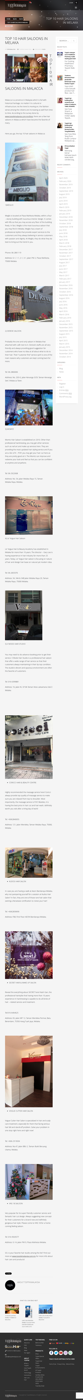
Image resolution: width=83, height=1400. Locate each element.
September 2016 (66, 295)
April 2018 (63, 239)
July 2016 (63, 301)
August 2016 (64, 298)
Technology (27, 1373)
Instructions (27, 1375)
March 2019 (64, 207)
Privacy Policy (61, 1364)
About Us (27, 1343)
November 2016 (65, 288)
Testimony (38, 1345)
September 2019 (66, 191)
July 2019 (63, 197)
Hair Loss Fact (27, 1379)
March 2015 (64, 344)
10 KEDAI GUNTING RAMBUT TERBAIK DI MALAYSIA (10, 1318)
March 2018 (64, 243)
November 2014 (65, 353)
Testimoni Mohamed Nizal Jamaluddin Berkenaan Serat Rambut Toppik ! (70, 80)
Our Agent (27, 1353)
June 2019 (63, 200)
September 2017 (66, 259)
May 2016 (63, 308)
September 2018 (66, 226)
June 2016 (63, 305)
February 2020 (65, 181)
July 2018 (63, 230)
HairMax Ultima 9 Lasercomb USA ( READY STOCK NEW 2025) (39, 1379)
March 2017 (64, 275)
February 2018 (65, 246)
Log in (61, 387)
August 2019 (64, 194)
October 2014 (65, 357)
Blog (15, 19)
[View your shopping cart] (30, 3)
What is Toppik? (26, 1364)
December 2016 (65, 285)
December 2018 (65, 217)
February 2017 (65, 279)
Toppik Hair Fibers (38, 1362)
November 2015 (65, 327)
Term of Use (52, 1364)
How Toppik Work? (27, 1369)
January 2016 (64, 321)
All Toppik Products (38, 1371)
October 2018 (65, 223)
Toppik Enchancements (40, 1367)
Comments (65, 393)
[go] (73, 41)
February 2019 (65, 210)
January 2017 (64, 282)
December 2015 (65, 324)
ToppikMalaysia (11, 49)
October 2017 (65, 256)
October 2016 (65, 292)
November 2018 (65, 220)
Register (62, 383)
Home (8, 19)
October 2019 (65, 187)
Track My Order (39, 1386)
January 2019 (64, 213)
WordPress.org (65, 396)
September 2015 (66, 331)
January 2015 (64, 347)
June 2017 (63, 269)
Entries (64, 390)
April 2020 (63, 178)
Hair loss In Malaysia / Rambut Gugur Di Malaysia (46, 1318)
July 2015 (63, 337)
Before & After (39, 1343)
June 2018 (63, 233)
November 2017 (65, 252)
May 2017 (63, 272)
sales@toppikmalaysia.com (13, 1357)
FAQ (25, 1345)
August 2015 (64, 334)
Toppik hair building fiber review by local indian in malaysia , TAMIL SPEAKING (70, 102)
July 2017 (63, 265)
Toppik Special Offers (39, 1357)
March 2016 (64, 314)
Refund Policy (70, 1364)
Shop (37, 1354)
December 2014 (65, 350)
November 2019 (65, 184)
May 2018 (63, 236)
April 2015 (63, 340)
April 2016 (63, 311)
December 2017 (65, 249)
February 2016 (65, 318)
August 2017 (64, 262)
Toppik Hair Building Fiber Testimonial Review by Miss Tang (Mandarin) (70, 127)
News (61, 372)
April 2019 (63, 204)
